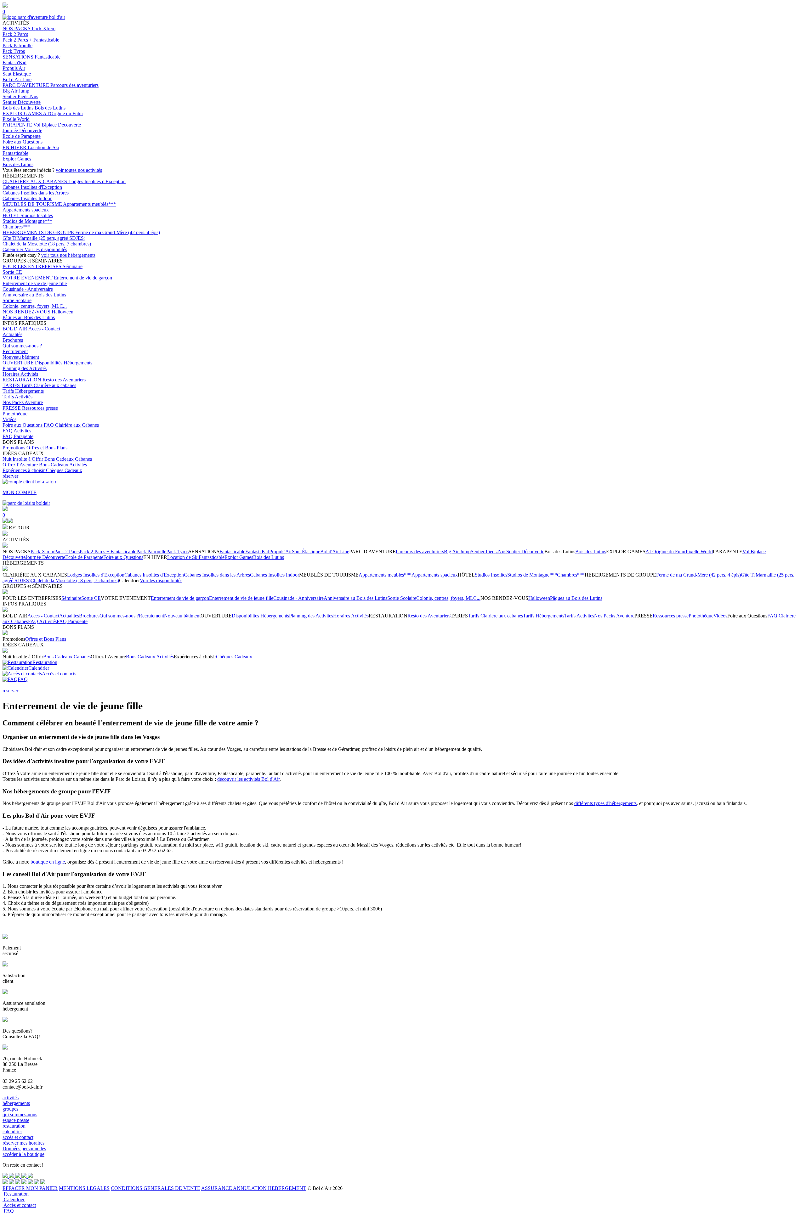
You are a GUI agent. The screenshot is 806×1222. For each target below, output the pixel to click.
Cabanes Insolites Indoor (27, 198)
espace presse (16, 1120)
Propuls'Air (14, 68)
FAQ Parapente (18, 436)
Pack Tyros (14, 51)
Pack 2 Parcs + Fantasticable (31, 39)
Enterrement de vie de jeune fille (35, 283)
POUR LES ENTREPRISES (33, 266)
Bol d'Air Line (17, 79)
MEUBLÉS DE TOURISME (33, 204)
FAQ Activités (17, 430)
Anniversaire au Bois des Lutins (34, 294)
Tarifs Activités (17, 396)
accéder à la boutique (23, 1154)
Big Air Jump (16, 90)
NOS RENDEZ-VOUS (27, 311)
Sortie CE (12, 272)
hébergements (16, 1103)
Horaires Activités (20, 374)
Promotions (14, 447)
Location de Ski (43, 147)
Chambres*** (16, 226)
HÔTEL (11, 215)
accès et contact (18, 1137)
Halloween (62, 311)
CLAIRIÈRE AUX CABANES (35, 181)
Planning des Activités (25, 368)
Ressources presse (40, 408)
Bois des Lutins (19, 107)
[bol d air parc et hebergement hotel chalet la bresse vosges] (34, 17)
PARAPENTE (18, 124)
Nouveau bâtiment (21, 357)
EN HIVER (15, 147)
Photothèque (15, 413)
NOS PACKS (17, 28)
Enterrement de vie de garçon (83, 277)
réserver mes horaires (23, 1143)
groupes (10, 1109)
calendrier (12, 1131)
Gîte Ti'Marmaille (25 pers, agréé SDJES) (44, 238)
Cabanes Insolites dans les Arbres (36, 192)
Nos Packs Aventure (23, 402)
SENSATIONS (19, 56)
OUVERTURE (19, 362)
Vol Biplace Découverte (57, 124)
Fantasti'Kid (14, 62)
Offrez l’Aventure (21, 464)
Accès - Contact (44, 328)
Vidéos (9, 419)
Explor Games (17, 158)
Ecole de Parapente (22, 136)
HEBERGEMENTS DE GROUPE (39, 232)
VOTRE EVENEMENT (28, 277)
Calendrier (14, 249)
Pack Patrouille (17, 45)
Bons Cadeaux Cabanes (68, 459)
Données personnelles (24, 1148)
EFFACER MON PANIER (30, 1188)
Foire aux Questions (23, 141)
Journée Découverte (22, 130)
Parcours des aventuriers (74, 85)
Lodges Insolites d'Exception (97, 181)
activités (11, 1097)
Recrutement (15, 351)
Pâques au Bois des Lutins (29, 317)
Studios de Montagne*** (27, 221)
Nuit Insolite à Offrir (23, 459)
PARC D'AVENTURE (26, 85)
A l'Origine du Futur (63, 113)
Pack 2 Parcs (15, 34)
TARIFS (12, 385)
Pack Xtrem (43, 28)
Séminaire (72, 266)
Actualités (12, 334)
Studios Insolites (36, 215)
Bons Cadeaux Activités (63, 464)
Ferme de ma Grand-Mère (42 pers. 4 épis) (117, 232)
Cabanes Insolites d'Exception (32, 187)
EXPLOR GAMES (23, 113)
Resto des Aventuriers (64, 379)
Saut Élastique (17, 73)
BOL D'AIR (15, 328)
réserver (10, 476)
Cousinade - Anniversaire (28, 289)
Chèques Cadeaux (64, 470)
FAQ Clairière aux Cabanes (71, 425)
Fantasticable (47, 56)
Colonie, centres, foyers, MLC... (35, 306)
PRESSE (12, 408)
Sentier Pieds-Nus (20, 96)
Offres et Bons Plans (46, 447)
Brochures (13, 340)
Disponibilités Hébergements (63, 362)
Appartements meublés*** (89, 204)
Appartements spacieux (26, 209)
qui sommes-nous (20, 1114)
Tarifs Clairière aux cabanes (48, 385)
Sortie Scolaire (17, 300)
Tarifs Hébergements (23, 391)
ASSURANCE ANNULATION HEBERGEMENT (253, 1188)
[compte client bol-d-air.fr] (5, 521)
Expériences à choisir (24, 470)
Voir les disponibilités (46, 249)
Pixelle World (16, 119)
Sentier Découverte (22, 102)
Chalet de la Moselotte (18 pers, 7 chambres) (47, 243)
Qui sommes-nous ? (22, 345)
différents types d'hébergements (605, 803)
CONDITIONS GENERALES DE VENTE (155, 1188)
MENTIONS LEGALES (84, 1188)
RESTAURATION (23, 379)
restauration (14, 1126)
